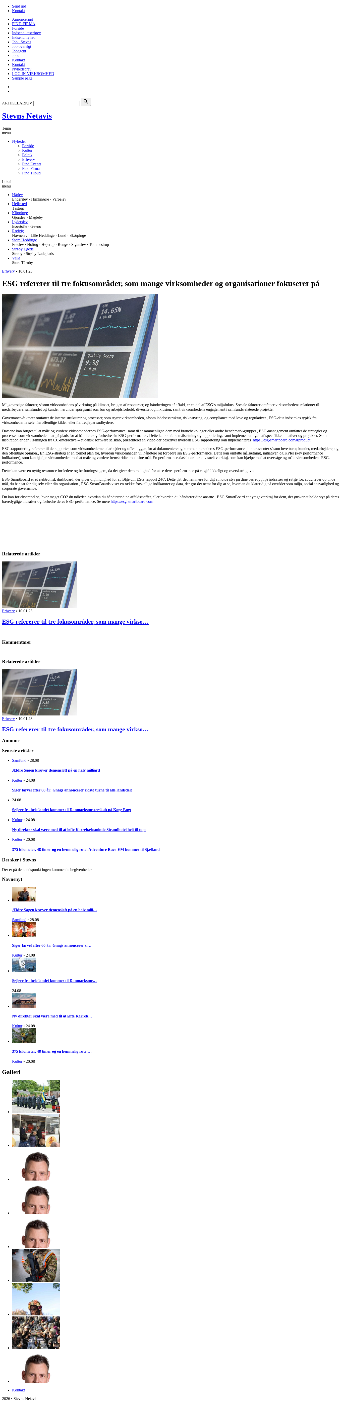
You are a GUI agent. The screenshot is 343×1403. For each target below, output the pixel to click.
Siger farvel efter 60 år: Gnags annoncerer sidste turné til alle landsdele (72, 790)
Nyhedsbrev (21, 69)
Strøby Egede (23, 249)
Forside (18, 28)
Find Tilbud (31, 173)
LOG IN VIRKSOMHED (33, 73)
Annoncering (22, 19)
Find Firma (31, 168)
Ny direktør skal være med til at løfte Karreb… (52, 1016)
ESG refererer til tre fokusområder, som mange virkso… (75, 621)
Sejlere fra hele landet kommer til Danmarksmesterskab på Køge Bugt (71, 810)
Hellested (19, 204)
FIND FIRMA (23, 24)
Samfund (19, 760)
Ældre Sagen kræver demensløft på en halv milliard (56, 770)
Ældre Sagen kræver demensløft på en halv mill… (54, 910)
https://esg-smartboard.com (132, 501)
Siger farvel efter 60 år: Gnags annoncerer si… (51, 945)
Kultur (27, 150)
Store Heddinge (24, 240)
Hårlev (17, 195)
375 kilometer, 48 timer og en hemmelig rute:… (52, 1051)
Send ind (19, 6)
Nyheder (19, 141)
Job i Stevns (21, 42)
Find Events (31, 164)
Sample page (22, 78)
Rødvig (18, 231)
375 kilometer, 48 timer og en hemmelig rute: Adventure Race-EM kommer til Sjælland (86, 849)
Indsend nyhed (23, 37)
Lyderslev (20, 222)
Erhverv (28, 159)
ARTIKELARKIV (17, 103)
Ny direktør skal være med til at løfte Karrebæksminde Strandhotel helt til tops (79, 829)
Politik (27, 155)
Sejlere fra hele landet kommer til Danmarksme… (54, 980)
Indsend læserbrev (26, 33)
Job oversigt (21, 46)
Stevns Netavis (27, 115)
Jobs (15, 55)
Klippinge (20, 213)
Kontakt (18, 11)
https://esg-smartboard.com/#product (281, 440)
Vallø (16, 258)
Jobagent (19, 51)
